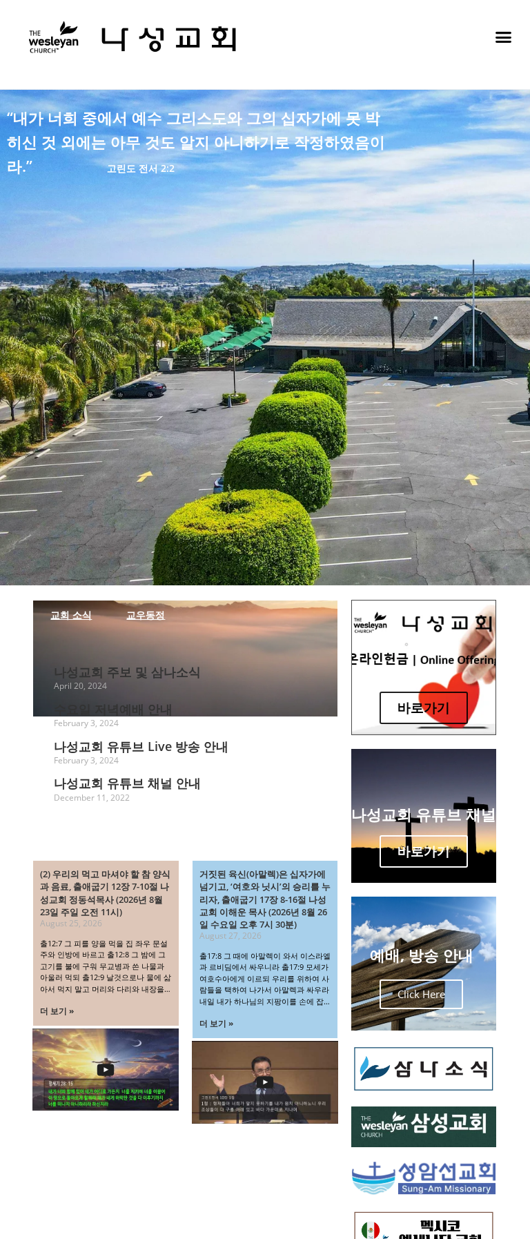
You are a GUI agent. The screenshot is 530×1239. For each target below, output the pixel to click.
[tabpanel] (185, 737)
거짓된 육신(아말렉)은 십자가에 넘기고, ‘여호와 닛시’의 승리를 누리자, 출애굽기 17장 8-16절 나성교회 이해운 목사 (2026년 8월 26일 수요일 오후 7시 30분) (265, 899)
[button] (503, 37)
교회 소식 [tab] (71, 614)
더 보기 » (57, 1011)
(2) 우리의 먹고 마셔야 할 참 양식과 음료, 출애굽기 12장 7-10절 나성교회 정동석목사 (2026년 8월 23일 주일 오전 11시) (105, 893)
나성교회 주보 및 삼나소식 (127, 671)
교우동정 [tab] (145, 614)
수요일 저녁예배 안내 (113, 709)
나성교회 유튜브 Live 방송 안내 (141, 746)
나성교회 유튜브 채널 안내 (127, 782)
